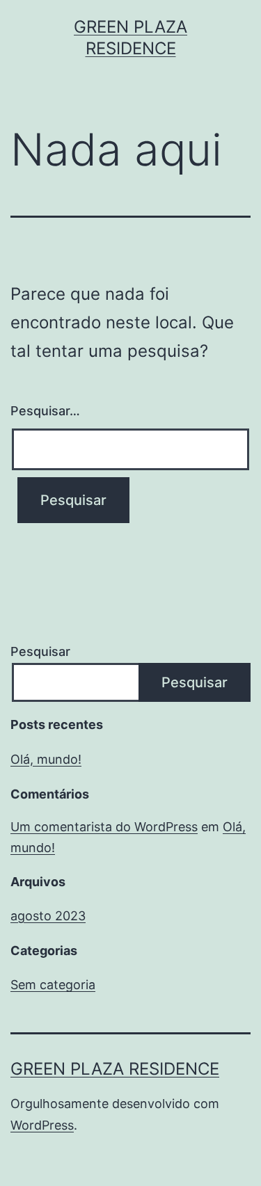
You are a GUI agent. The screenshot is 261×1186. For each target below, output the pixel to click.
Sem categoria (52, 984)
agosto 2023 (48, 915)
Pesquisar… (45, 410)
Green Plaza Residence (114, 1069)
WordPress (42, 1125)
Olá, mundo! (45, 759)
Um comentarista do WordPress (104, 826)
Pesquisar (40, 651)
